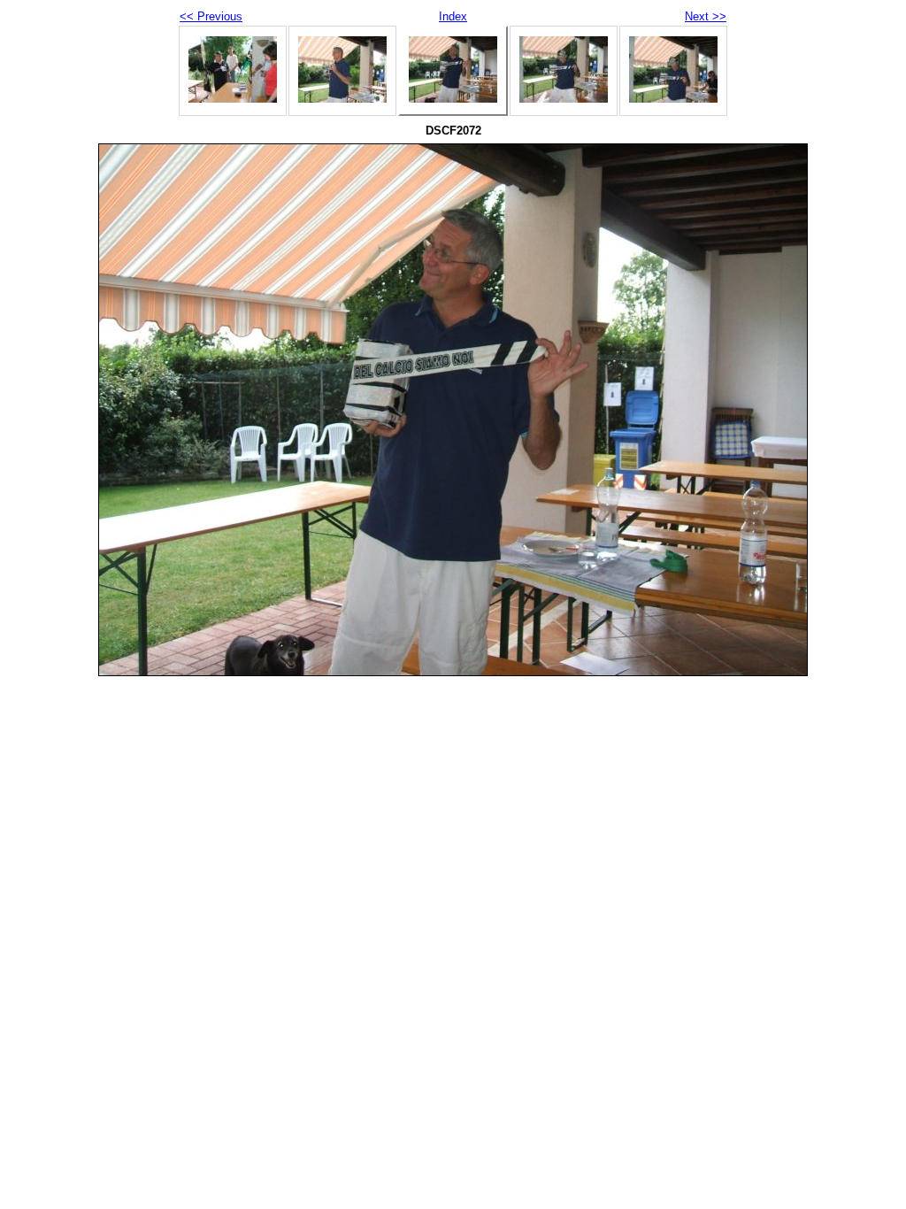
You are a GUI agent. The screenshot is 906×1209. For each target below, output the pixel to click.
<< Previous (211, 16)
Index (453, 16)
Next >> (705, 16)
